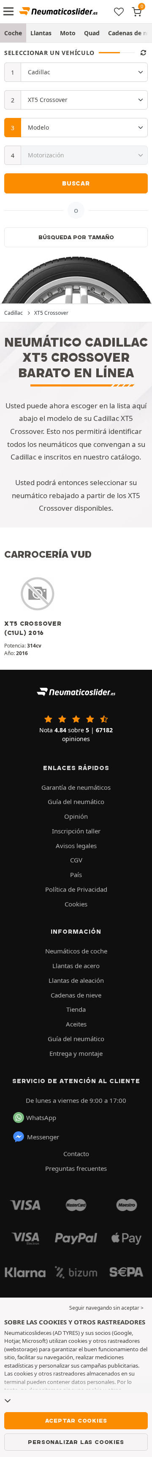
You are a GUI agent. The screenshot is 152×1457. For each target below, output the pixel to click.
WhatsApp (41, 1117)
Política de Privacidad (76, 889)
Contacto (76, 1153)
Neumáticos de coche (76, 951)
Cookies (76, 904)
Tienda (76, 1009)
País (76, 874)
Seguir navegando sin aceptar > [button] (106, 1307)
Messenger (43, 1137)
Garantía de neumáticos (76, 787)
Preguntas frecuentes (76, 1168)
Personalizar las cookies (76, 1442)
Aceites (76, 1024)
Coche (13, 33)
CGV (76, 860)
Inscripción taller (76, 831)
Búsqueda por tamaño (76, 237)
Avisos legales (76, 845)
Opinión (76, 816)
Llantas (41, 33)
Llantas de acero (76, 965)
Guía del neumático (76, 801)
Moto (68, 33)
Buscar (76, 183)
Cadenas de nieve (76, 995)
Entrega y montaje (76, 1053)
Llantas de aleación (76, 980)
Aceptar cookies (76, 1420)
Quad (92, 33)
